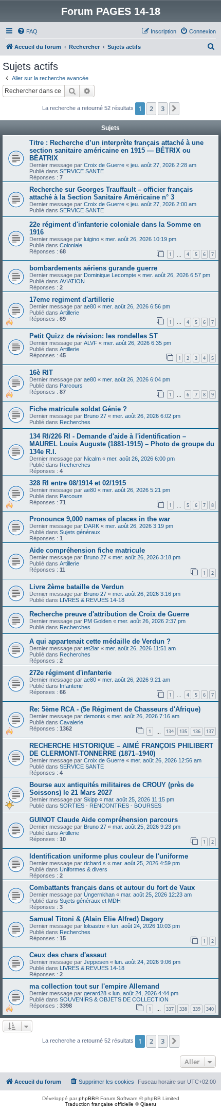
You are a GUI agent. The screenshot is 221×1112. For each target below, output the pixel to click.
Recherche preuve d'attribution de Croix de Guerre (109, 614)
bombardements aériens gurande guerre (93, 268)
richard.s (95, 863)
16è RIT (41, 372)
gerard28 (95, 993)
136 (196, 731)
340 (210, 1009)
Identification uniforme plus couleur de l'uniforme (108, 856)
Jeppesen (96, 962)
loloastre (94, 926)
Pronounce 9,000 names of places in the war (99, 519)
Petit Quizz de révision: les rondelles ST (93, 336)
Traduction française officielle (99, 1104)
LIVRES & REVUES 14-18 (92, 600)
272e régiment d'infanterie (70, 673)
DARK (91, 526)
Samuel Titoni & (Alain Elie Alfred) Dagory (96, 919)
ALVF (90, 343)
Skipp (91, 799)
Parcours (71, 385)
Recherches (75, 422)
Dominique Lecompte (110, 275)
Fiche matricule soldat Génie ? (78, 409)
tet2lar (91, 648)
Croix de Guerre (104, 165)
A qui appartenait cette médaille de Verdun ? (100, 641)
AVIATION (72, 281)
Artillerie (69, 312)
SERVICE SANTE (82, 171)
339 (196, 1009)
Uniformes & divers (83, 869)
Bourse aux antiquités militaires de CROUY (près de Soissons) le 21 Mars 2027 (111, 788)
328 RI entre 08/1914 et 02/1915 (77, 483)
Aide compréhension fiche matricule (87, 550)
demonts (94, 716)
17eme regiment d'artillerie (71, 299)
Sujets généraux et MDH (90, 901)
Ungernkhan (99, 894)
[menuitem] (27, 31)
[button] (174, 108)
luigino (91, 239)
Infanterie (71, 686)
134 (170, 731)
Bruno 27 (95, 416)
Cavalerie (71, 722)
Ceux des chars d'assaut (67, 955)
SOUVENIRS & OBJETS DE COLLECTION (114, 999)
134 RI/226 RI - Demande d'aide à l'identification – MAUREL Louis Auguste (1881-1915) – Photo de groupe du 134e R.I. (121, 443)
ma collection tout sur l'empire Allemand (94, 986)
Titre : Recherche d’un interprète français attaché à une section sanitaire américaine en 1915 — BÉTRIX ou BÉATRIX (116, 150)
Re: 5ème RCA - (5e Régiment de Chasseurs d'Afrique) (114, 709)
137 (210, 731)
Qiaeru (148, 1104)
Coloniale (71, 245)
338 (183, 1009)
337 (170, 1009)
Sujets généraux (80, 532)
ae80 (90, 306)
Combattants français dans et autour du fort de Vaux (112, 887)
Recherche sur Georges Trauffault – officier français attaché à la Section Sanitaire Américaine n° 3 (111, 193)
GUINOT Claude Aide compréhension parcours (103, 820)
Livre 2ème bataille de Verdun (76, 587)
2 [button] (151, 108)
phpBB (87, 1098)
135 (183, 731)
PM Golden (98, 621)
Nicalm (92, 458)
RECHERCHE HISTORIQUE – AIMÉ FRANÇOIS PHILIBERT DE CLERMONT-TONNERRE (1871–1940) (121, 749)
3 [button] (162, 108)
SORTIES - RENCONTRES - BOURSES (110, 806)
